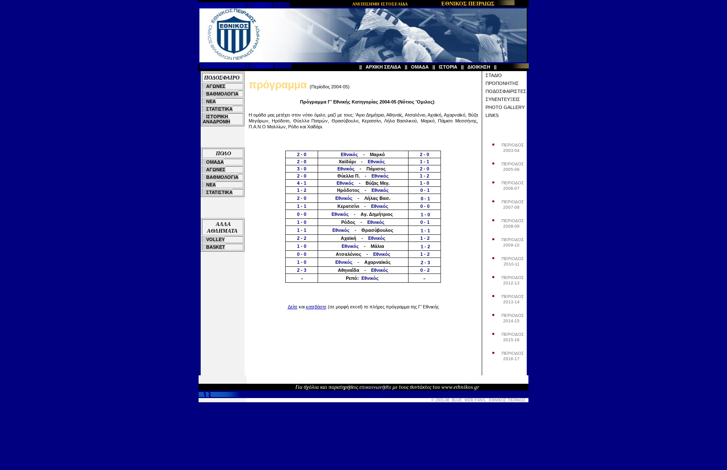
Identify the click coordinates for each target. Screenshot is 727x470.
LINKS (492, 115)
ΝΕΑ (211, 101)
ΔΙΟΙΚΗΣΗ (479, 66)
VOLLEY (215, 239)
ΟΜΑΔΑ (419, 66)
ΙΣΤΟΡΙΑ (448, 66)
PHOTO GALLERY (505, 107)
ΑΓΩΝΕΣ (216, 86)
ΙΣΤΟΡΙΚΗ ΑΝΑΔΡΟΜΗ (216, 119)
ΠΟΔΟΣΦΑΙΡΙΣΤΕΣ (506, 91)
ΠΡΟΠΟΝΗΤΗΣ (502, 83)
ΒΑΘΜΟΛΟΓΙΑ (222, 93)
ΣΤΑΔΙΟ (494, 75)
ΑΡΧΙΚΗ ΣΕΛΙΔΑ (383, 66)
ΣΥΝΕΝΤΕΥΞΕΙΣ (503, 99)
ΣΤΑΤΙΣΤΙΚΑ (219, 109)
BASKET (215, 247)
